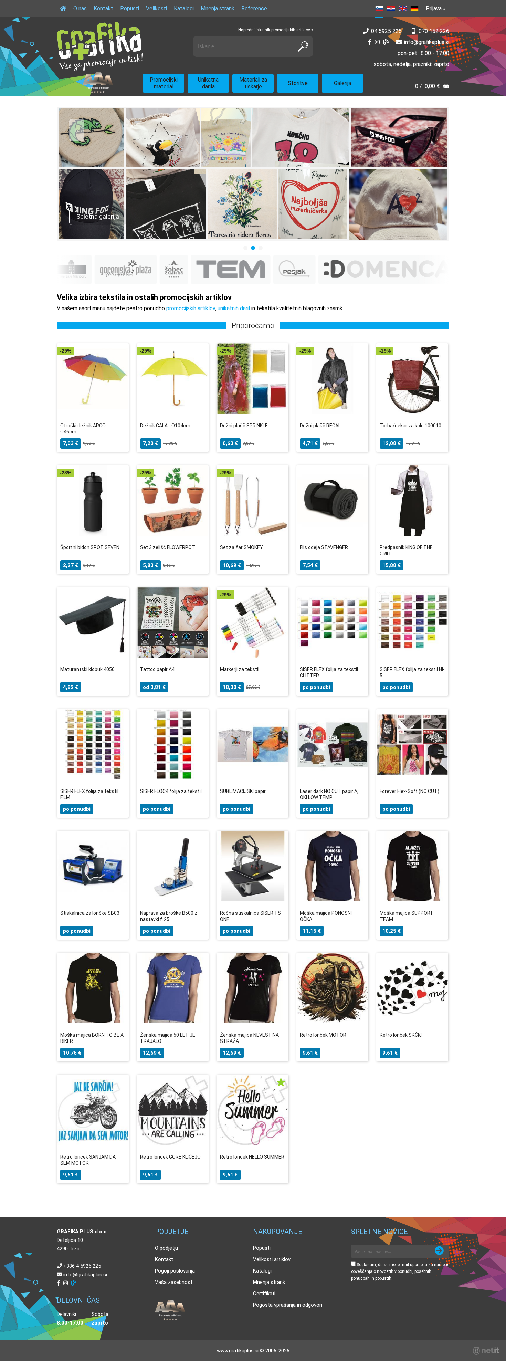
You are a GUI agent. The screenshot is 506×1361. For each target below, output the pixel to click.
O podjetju (166, 1248)
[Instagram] (377, 42)
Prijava (436, 8)
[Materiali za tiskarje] (253, 174)
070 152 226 (434, 31)
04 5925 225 (386, 31)
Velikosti (156, 8)
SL (379, 8)
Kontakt (103, 8)
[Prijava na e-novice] (439, 1251)
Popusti (129, 8)
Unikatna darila (208, 83)
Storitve (298, 83)
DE (414, 8)
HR (391, 8)
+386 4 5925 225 (82, 1266)
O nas (80, 8)
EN (403, 8)
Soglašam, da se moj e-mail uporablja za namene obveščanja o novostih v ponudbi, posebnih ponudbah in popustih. (400, 1271)
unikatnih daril (234, 308)
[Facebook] (369, 42)
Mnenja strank (217, 8)
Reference (254, 8)
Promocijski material (164, 83)
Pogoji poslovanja (175, 1271)
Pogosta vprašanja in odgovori (287, 1305)
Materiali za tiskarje (253, 83)
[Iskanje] (303, 46)
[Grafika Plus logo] (100, 46)
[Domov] (63, 8)
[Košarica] (432, 86)
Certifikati (264, 1293)
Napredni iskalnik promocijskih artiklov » (275, 30)
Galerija (342, 83)
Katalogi (184, 8)
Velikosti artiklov (272, 1259)
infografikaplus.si (426, 42)
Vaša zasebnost (173, 1282)
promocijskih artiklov (190, 308)
